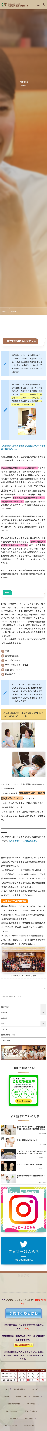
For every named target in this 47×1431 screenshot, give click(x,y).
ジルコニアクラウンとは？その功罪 (29, 1164)
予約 (2, 1023)
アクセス (4, 1029)
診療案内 (4, 1012)
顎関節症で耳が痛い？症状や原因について (31, 1177)
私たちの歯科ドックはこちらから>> (24, 840)
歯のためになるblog (8, 1035)
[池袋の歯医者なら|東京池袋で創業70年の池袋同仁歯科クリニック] (15, 5)
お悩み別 (4, 1018)
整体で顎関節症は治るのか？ (27, 1140)
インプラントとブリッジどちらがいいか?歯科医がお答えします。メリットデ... (31, 1152)
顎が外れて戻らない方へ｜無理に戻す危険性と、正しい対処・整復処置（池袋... (31, 1128)
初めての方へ (5, 1007)
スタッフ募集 (5, 1040)
